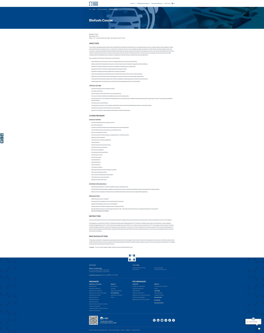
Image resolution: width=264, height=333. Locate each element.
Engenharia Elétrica (93, 297)
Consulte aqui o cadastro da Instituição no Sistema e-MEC (108, 321)
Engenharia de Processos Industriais (141, 299)
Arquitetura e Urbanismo (116, 295)
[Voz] (1, 138)
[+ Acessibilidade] (1, 141)
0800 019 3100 (104, 275)
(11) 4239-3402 (105, 271)
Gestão (156, 288)
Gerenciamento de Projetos (160, 286)
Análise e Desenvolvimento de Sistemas (98, 304)
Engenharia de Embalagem (139, 297)
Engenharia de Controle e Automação (98, 292)
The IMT (132, 3)
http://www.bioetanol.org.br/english (100, 210)
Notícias (123, 330)
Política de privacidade (114, 330)
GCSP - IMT (167, 3)
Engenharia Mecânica (94, 299)
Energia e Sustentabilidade (139, 286)
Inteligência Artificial (159, 295)
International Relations (156, 3)
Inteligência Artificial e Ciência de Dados (98, 308)
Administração (114, 286)
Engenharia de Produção (95, 295)
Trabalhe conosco (136, 330)
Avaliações (128, 330)
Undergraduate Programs (143, 3)
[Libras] (1, 134)
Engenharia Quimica (93, 301)
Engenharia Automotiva (138, 288)
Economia (113, 288)
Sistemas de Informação (94, 310)
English (93, 9)
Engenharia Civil (92, 286)
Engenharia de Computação (95, 290)
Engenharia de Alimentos (95, 288)
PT (174, 3)
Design (112, 297)
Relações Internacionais (116, 290)
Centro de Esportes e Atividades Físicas (98, 330)
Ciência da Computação (94, 306)
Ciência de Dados (158, 292)
